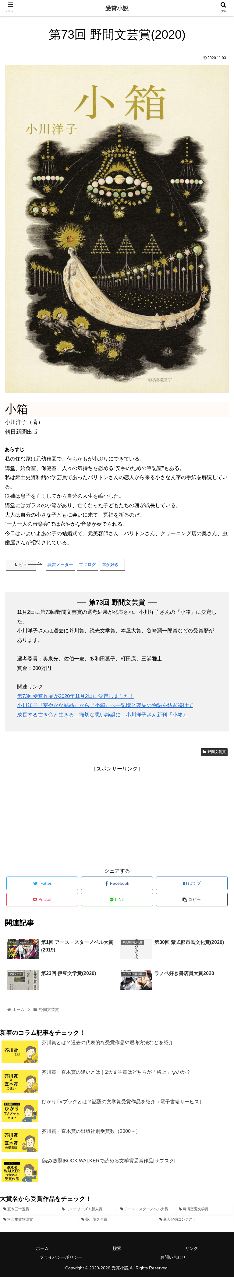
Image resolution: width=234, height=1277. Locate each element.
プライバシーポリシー (61, 1257)
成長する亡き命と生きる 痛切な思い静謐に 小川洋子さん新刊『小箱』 (102, 715)
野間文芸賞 (216, 752)
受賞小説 (117, 8)
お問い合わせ (173, 1257)
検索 (117, 1248)
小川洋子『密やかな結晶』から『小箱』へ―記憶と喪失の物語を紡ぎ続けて (105, 705)
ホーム (42, 1248)
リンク (191, 1248)
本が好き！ (112, 564)
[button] (216, 794)
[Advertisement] (117, 816)
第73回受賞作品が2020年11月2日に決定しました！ (75, 696)
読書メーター (60, 564)
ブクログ (87, 564)
